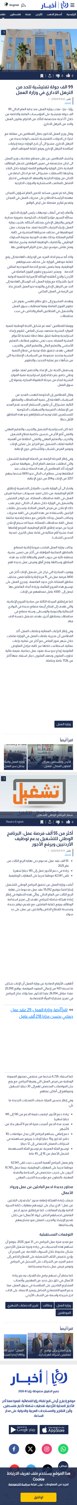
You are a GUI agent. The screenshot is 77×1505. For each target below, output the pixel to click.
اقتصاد (67, 102)
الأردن (39, 14)
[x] (30, 1449)
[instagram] (47, 1449)
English (14, 5)
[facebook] (14, 1449)
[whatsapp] (63, 1449)
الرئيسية (71, 14)
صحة (28, 14)
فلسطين (15, 14)
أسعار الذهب (54, 14)
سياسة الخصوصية (19, 1484)
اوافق (38, 1497)
